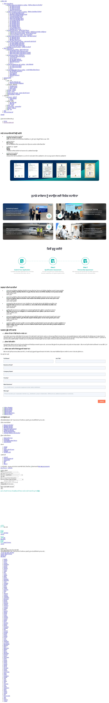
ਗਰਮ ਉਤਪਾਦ (4, 468)
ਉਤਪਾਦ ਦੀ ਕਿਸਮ (5, 479)
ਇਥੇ (39, 491)
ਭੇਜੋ (1, 488)
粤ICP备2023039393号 (44, 466)
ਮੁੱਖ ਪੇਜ (5, 121)
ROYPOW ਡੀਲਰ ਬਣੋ (9, 122)
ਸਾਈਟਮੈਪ (10, 468)
